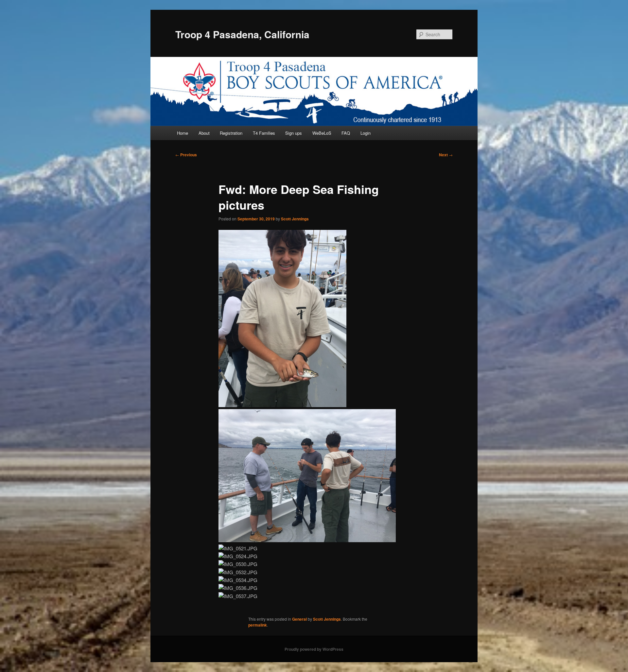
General (299, 619)
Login (365, 133)
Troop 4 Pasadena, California (242, 34)
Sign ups (293, 133)
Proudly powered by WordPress (314, 649)
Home (182, 133)
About (204, 133)
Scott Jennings (295, 219)
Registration (231, 133)
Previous (186, 155)
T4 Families (264, 133)
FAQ (345, 133)
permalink (257, 625)
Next (446, 155)
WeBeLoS (321, 133)
